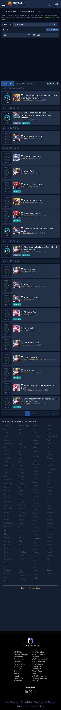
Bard (6, 476)
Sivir (34, 563)
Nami (35, 429)
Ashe (6, 462)
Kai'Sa (20, 469)
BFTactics (18, 681)
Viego (49, 505)
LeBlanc (21, 516)
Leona (20, 523)
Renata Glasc (35, 504)
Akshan (7, 436)
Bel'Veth (7, 480)
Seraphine (37, 538)
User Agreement (12, 702)
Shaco (35, 545)
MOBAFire (18, 652)
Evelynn (7, 537)
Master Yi (22, 559)
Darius (7, 516)
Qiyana (35, 482)
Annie (6, 454)
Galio (6, 555)
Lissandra (22, 530)
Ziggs (49, 570)
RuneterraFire (19, 664)
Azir (5, 472)
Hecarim (7, 581)
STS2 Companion (39, 676)
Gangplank (8, 559)
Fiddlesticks (8, 545)
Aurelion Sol (9, 465)
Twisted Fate (52, 469)
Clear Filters (52, 30)
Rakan (35, 489)
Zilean (49, 573)
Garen (6, 563)
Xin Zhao (50, 534)
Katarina (21, 487)
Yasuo (49, 537)
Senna (35, 534)
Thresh (49, 454)
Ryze (34, 524)
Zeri (48, 566)
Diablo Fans (37, 671)
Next (55, 413)
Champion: (7, 24)
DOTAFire (18, 669)
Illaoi (20, 433)
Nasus (35, 433)
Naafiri (35, 425)
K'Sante (21, 465)
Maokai (21, 555)
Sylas (49, 429)
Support (33, 706)
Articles (41, 706)
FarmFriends (19, 674)
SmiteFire (18, 666)
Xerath (49, 530)
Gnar (6, 566)
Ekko (6, 530)
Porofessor (18, 657)
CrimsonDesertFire (39, 678)
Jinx (19, 462)
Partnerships (22, 706)
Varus (49, 483)
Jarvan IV (21, 447)
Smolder (36, 570)
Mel (19, 563)
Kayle (20, 490)
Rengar (35, 513)
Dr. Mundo (8, 523)
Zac (48, 559)
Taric (49, 447)
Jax (19, 451)
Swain (49, 425)
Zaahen (50, 555)
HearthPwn (36, 669)
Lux (19, 545)
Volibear (50, 516)
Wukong (50, 523)
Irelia (20, 436)
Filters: (5, 30)
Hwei (20, 429)
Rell (34, 500)
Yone (49, 541)
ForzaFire (17, 676)
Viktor (49, 508)
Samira (35, 527)
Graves (7, 573)
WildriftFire (18, 662)
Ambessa (8, 443)
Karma (21, 476)
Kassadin (22, 483)
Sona (35, 574)
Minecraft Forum (38, 654)
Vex (48, 498)
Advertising (38, 702)
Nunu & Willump (36, 455)
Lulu (20, 541)
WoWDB (35, 657)
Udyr (49, 476)
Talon (49, 443)
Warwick (50, 519)
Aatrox (7, 425)
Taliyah (49, 440)
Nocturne (36, 451)
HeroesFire (18, 678)
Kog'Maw (22, 512)
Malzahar (22, 552)
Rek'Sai (35, 496)
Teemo (49, 451)
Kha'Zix (21, 501)
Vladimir (50, 512)
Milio (20, 566)
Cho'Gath (8, 508)
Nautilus (36, 436)
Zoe (48, 577)
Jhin (19, 458)
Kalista (21, 472)
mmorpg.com (37, 664)
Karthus (21, 480)
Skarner (36, 567)
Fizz (5, 552)
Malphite (21, 548)
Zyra (48, 581)
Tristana (50, 458)
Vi (47, 501)
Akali (6, 433)
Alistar (6, 440)
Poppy (35, 474)
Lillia (20, 526)
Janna (20, 443)
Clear (53, 25)
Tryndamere (52, 465)
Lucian (21, 537)
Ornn (35, 467)
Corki (6, 512)
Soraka (35, 578)
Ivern (20, 440)
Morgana (22, 579)
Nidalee (36, 443)
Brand (6, 487)
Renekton (36, 509)
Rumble (36, 520)
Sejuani (35, 531)
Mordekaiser (23, 576)
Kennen (21, 498)
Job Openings (50, 702)
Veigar (49, 490)
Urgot (49, 480)
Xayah (49, 526)
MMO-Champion (38, 662)
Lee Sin (21, 519)
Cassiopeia (8, 505)
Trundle (50, 462)
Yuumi (49, 552)
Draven (7, 526)
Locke (20, 534)
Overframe (36, 674)
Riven (35, 516)
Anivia (6, 451)
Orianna (36, 464)
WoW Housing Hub (39, 659)
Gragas (7, 570)
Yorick (49, 545)
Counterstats (19, 659)
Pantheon (36, 471)
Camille (7, 501)
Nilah (35, 447)
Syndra (49, 433)
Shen (35, 549)
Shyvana (36, 552)
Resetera (17, 671)
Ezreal (6, 541)
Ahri (6, 429)
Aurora (7, 469)
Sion (34, 560)
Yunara (49, 548)
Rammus (36, 493)
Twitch (49, 472)
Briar (6, 494)
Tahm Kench (52, 436)
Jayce (20, 454)
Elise (6, 534)
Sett (34, 542)
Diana (6, 519)
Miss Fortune (21, 571)
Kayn (20, 494)
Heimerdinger (24, 425)
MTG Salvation (38, 652)
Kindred (21, 505)
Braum (7, 490)
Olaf (34, 460)
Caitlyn (7, 498)
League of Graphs (21, 654)
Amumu (7, 447)
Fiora (6, 548)
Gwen (6, 577)
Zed (48, 563)
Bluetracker (36, 666)
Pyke (34, 478)
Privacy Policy (26, 702)
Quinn (35, 485)
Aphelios (7, 458)
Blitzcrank (8, 483)
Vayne (49, 487)
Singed (35, 556)
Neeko (35, 440)
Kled (20, 508)
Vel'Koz (49, 494)
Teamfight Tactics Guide (30, 588)
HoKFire (35, 681)
